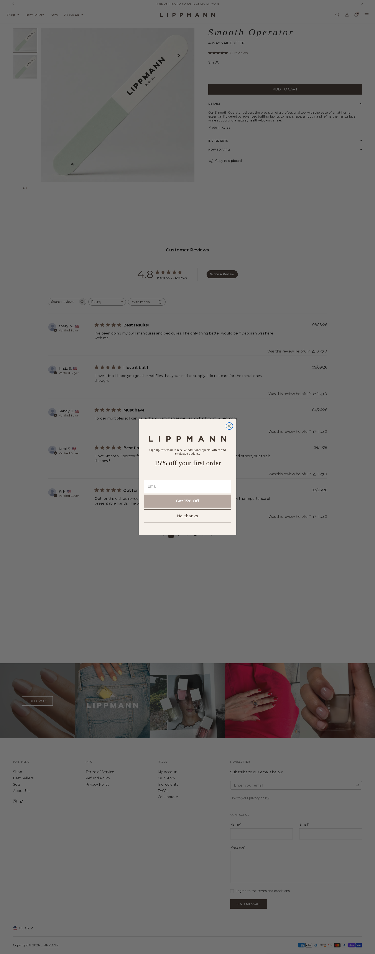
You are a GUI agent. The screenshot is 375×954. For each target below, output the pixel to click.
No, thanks (187, 516)
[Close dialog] (229, 426)
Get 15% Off (187, 501)
